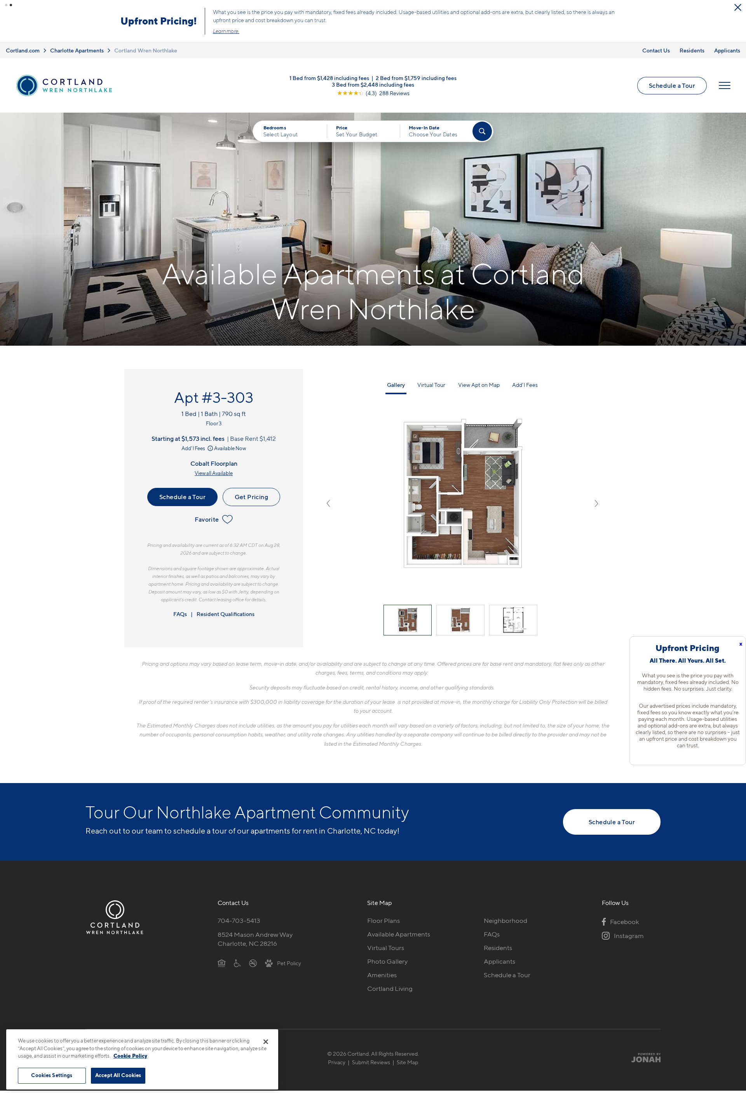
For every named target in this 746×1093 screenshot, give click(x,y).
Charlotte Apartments (77, 50)
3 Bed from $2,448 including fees (373, 84)
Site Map (407, 1062)
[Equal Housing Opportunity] (222, 963)
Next (596, 503)
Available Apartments (398, 934)
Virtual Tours (385, 948)
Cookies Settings (51, 1075)
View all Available (214, 473)
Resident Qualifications (225, 614)
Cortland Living (390, 988)
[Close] (265, 1041)
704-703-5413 (239, 920)
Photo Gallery (387, 961)
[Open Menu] (724, 85)
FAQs (180, 614)
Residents (692, 50)
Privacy (336, 1062)
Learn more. (226, 31)
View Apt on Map (479, 384)
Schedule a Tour (672, 85)
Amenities (382, 975)
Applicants (727, 50)
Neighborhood (505, 920)
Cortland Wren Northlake (145, 50)
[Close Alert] (738, 7)
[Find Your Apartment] (482, 131)
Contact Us (656, 50)
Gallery (396, 384)
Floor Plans (383, 920)
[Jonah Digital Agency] (642, 1057)
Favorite (207, 519)
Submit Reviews (371, 1062)
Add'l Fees (193, 448)
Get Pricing (251, 497)
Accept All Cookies (118, 1075)
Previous (328, 503)
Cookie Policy (130, 1056)
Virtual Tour (431, 384)
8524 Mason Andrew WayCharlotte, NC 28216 (255, 939)
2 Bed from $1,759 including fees (416, 78)
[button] (6, 5)
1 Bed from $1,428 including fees (329, 78)
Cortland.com (23, 50)
